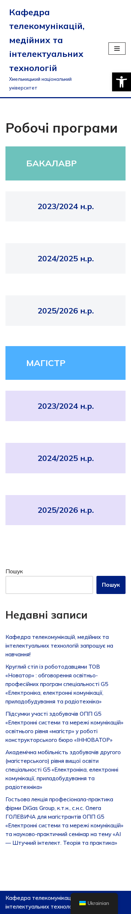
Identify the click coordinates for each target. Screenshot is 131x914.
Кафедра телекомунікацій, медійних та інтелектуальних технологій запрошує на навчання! (59, 645)
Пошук (14, 571)
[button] (121, 81)
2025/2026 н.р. (65, 311)
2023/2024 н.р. (65, 206)
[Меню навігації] (117, 48)
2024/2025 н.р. (65, 258)
